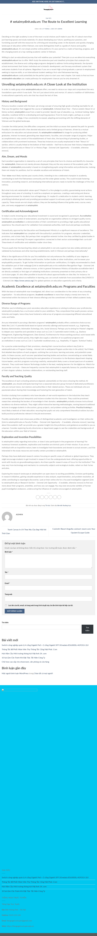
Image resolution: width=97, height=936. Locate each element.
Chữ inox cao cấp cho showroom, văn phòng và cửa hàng (25, 662)
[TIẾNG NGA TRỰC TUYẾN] (48, 9)
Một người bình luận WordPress (15, 673)
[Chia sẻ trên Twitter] (46, 497)
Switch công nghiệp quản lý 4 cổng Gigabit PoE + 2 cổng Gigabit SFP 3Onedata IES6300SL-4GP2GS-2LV (45, 645)
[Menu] (3, 9)
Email (7, 583)
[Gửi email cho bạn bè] (51, 497)
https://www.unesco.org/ (24, 281)
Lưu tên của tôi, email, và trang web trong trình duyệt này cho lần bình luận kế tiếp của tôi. (40, 605)
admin (60, 29)
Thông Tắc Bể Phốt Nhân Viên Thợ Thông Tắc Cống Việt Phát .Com (29, 649)
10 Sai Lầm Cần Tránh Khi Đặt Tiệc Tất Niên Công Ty (23, 658)
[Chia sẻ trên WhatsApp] (38, 497)
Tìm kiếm (5, 622)
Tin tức (48, 18)
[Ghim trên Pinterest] (55, 497)
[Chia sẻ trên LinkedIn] (59, 497)
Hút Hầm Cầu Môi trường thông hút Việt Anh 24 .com (24, 654)
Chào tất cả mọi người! (43, 673)
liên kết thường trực (64, 505)
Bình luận (9, 552)
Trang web (8, 594)
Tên (6, 572)
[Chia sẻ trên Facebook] (42, 497)
